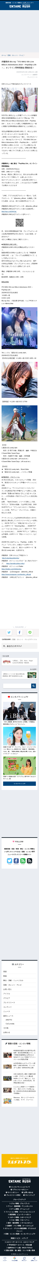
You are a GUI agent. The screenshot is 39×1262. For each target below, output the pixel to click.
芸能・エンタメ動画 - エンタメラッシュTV (20, 1234)
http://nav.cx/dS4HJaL (9, 211)
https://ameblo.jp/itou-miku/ (15, 563)
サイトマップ (30, 1195)
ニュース (6, 1011)
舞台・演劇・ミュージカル (13, 980)
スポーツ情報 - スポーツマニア (20, 1217)
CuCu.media (10, 1024)
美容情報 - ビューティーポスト (20, 1214)
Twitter (9, 864)
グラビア (6, 998)
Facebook (16, 864)
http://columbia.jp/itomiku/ (10, 558)
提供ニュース (8, 1016)
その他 (5, 1028)
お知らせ (6, 1032)
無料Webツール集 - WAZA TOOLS (20, 1248)
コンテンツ (7, 1007)
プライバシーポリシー (20, 1189)
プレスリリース (9, 1002)
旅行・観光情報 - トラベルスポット (20, 1223)
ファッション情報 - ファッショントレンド (20, 1212)
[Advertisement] (19, 31)
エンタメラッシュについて (20, 1187)
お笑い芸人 (7, 989)
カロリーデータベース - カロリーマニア (20, 1242)
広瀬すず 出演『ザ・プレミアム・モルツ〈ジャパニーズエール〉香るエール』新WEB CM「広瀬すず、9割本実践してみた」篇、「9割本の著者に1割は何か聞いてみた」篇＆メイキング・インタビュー (19, 750)
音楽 (5, 971)
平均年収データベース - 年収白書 (20, 1245)
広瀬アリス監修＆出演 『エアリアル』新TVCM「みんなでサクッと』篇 (19, 778)
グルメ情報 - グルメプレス (20, 1203)
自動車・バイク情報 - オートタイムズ (20, 1226)
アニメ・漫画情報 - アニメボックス (20, 1206)
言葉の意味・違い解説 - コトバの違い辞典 (20, 1250)
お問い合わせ (28, 1192)
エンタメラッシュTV (19, 783)
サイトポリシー (13, 1192)
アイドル (34, 639)
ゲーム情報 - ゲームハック (20, 1209)
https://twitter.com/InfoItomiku (11, 569)
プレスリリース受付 (13, 1195)
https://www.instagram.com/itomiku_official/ (16, 574)
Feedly (23, 864)
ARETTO (9, 1020)
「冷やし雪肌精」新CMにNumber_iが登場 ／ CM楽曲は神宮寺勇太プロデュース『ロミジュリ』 (19, 723)
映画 (5, 976)
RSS (29, 864)
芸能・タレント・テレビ (20, 639)
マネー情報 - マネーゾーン (20, 1220)
